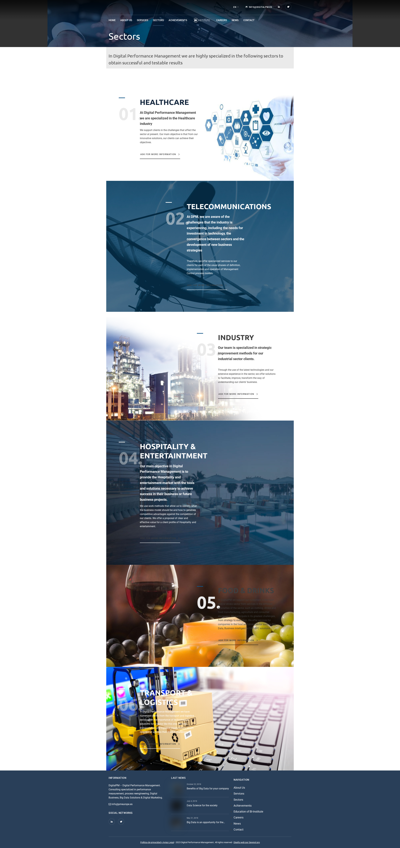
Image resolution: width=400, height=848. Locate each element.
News (235, 20)
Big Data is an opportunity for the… (206, 822)
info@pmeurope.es (121, 804)
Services (142, 20)
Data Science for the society (202, 805)
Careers (221, 20)
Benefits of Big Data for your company (208, 788)
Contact (249, 20)
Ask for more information (158, 154)
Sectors (158, 20)
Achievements (178, 20)
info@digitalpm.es (260, 7)
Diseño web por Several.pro (247, 842)
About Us (126, 20)
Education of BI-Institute (202, 20)
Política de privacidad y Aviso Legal (157, 842)
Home (112, 20)
